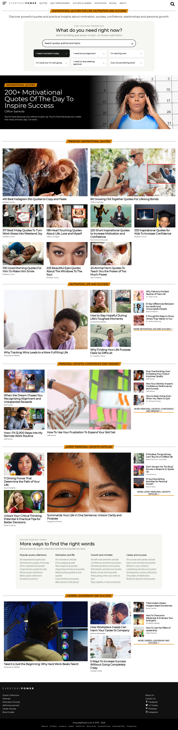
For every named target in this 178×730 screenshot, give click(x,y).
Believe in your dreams (137, 566)
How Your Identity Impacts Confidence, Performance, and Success (159, 386)
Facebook (152, 702)
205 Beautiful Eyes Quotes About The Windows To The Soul (64, 271)
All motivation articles (65, 559)
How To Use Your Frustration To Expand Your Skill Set (81, 432)
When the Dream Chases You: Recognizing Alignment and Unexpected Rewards (23, 398)
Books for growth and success (140, 578)
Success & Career (82, 3)
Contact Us (150, 698)
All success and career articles (140, 559)
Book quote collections (31, 575)
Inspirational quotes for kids (33, 569)
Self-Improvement (11, 705)
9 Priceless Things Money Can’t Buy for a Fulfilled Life (159, 455)
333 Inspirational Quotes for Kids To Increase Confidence (152, 232)
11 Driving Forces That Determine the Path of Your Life (22, 481)
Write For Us (80, 726)
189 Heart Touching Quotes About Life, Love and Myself (64, 232)
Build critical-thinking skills (104, 572)
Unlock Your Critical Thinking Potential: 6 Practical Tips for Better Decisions (23, 519)
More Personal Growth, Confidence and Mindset (154, 410)
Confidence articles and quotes (106, 562)
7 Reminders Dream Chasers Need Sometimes (159, 604)
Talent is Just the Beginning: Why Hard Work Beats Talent (41, 664)
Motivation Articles (11, 702)
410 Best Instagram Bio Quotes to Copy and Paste (34, 199)
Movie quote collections (31, 572)
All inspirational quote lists (32, 559)
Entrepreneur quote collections (141, 572)
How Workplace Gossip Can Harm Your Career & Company (109, 628)
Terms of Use (91, 726)
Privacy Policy (132, 726)
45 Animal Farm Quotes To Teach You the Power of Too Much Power (108, 271)
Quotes (43, 3)
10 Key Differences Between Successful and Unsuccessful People (160, 306)
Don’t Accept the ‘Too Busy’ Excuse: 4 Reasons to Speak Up (160, 469)
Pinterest (152, 709)
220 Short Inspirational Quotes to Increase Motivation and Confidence (110, 233)
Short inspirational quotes (32, 566)
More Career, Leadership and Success (154, 641)
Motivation (100, 3)
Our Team (53, 726)
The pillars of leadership (137, 575)
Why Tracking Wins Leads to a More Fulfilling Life (36, 352)
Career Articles (9, 709)
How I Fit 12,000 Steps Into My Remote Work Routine (23, 434)
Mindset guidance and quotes (105, 566)
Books (112, 3)
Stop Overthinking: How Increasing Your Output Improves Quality (158, 374)
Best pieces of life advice (67, 582)
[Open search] (172, 3)
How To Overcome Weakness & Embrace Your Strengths (159, 618)
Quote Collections (11, 695)
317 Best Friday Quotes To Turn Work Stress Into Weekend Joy (22, 232)
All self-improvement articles (105, 559)
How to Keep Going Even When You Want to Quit (158, 397)
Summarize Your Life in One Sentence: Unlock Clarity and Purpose (84, 517)
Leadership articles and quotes (141, 569)
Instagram (153, 712)
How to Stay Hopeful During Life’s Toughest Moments (108, 317)
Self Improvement (60, 3)
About (123, 3)
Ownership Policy (118, 726)
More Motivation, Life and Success (152, 329)
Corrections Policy (104, 726)
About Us (149, 695)
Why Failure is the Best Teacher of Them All (157, 292)
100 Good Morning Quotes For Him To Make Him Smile (22, 269)
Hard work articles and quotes (140, 562)
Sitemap (6, 698)
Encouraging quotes (65, 562)
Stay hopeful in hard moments (105, 582)
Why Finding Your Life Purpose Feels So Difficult (110, 351)
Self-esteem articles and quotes (106, 569)
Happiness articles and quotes (69, 569)
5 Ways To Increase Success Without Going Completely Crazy (108, 664)
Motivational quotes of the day (34, 562)
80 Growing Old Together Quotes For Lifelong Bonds (124, 199)
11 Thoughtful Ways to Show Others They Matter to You (160, 317)
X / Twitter (153, 705)
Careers (71, 726)
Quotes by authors (29, 578)
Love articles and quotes (67, 578)
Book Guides (8, 712)
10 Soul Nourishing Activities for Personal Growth (156, 481)
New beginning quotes (66, 566)
